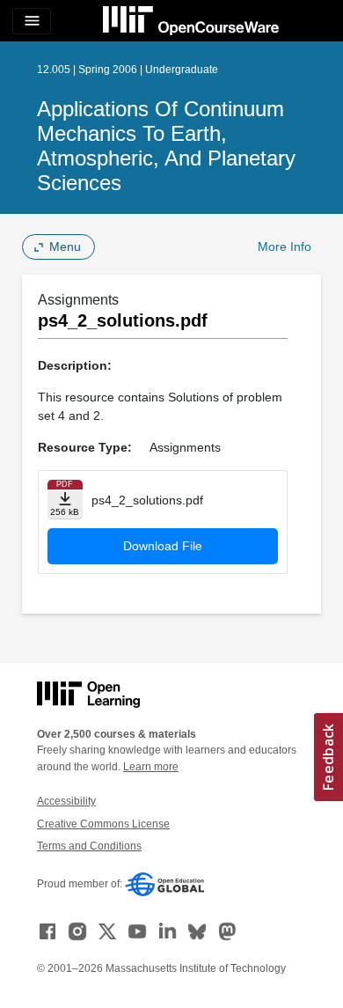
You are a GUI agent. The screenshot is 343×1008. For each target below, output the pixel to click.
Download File (162, 546)
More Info (284, 246)
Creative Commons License (103, 824)
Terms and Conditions (89, 846)
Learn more (151, 767)
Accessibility (66, 801)
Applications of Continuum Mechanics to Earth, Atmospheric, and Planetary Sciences (166, 146)
